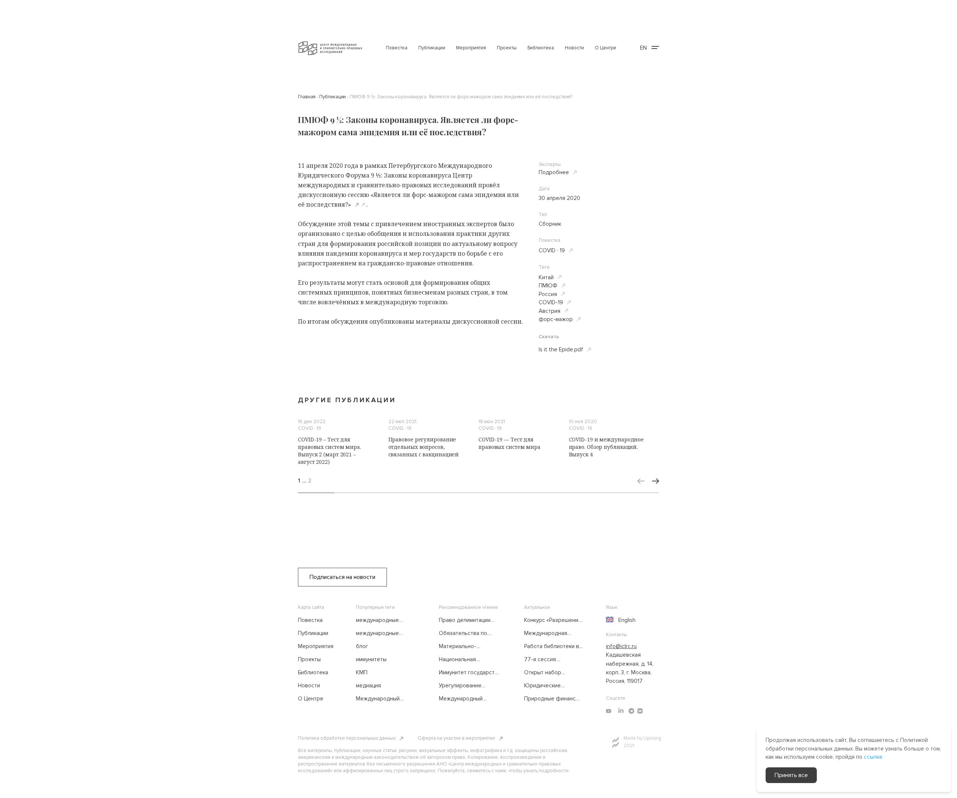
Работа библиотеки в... (553, 646)
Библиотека (540, 48)
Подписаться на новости (342, 577)
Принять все (791, 775)
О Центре (605, 48)
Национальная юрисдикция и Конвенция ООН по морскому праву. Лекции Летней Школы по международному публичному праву (468, 659)
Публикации (431, 48)
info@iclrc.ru (621, 646)
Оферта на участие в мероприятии (456, 738)
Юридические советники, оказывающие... (544, 686)
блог (362, 646)
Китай (546, 277)
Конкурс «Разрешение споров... (553, 620)
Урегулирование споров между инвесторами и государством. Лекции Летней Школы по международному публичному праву (467, 686)
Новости (574, 48)
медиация (368, 685)
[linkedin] (621, 711)
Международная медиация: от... (545, 633)
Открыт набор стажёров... (542, 673)
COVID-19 (551, 302)
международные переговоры (377, 633)
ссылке (873, 757)
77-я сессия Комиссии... (540, 659)
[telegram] (631, 711)
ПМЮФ (548, 285)
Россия (548, 294)
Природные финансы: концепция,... (552, 699)
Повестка (396, 48)
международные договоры (377, 620)
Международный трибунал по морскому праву (385, 699)
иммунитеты (371, 659)
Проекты (507, 48)
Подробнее (554, 172)
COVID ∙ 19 (552, 250)
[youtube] (608, 711)
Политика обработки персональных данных (347, 738)
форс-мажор (556, 319)
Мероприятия (471, 48)
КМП (361, 672)
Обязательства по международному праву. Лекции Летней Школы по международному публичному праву (467, 633)
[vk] (640, 711)
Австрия (549, 311)
